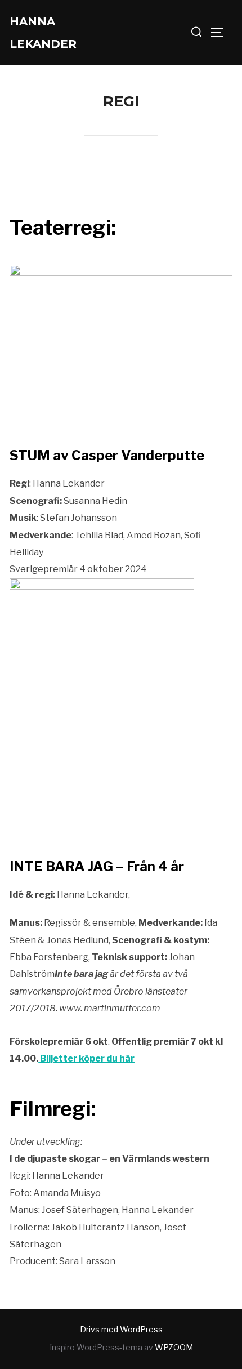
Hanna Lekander (43, 33)
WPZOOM (174, 1347)
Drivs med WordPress (121, 1329)
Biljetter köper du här (86, 1058)
